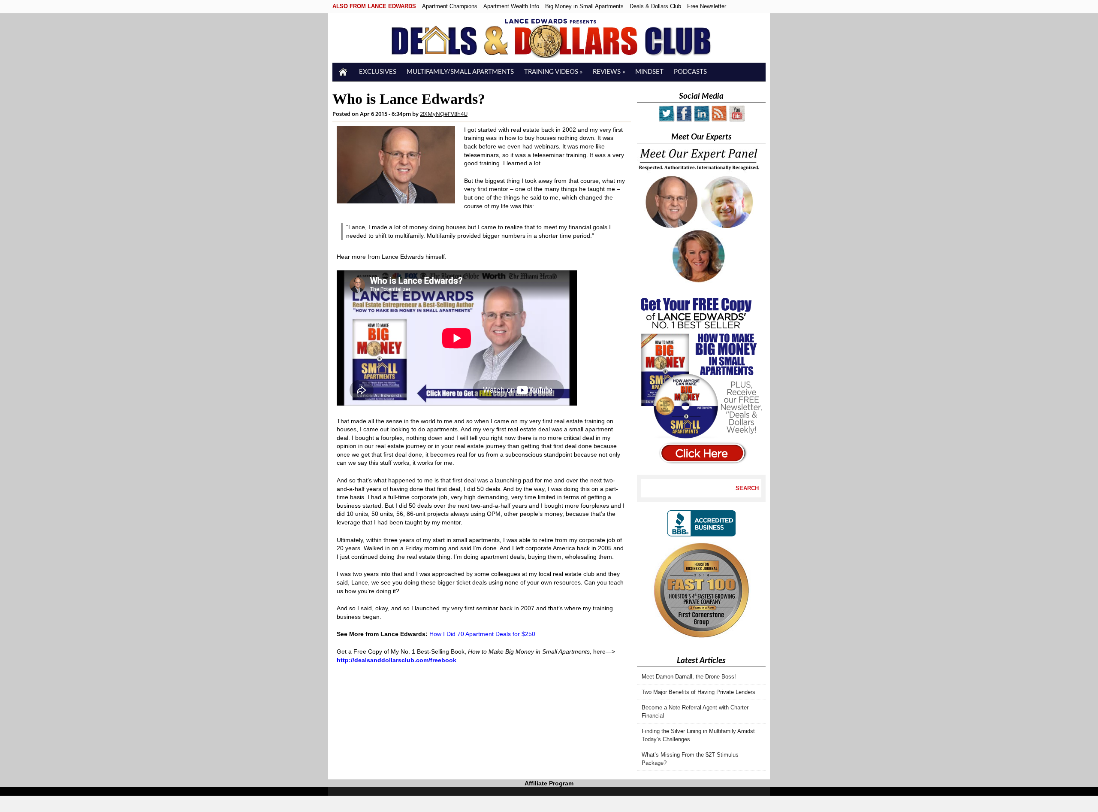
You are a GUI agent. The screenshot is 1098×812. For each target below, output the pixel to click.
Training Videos (553, 72)
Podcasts (690, 72)
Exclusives (377, 72)
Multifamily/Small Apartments (460, 72)
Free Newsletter (706, 6)
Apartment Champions (449, 6)
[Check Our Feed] (719, 119)
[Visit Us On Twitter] (666, 119)
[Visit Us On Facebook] (684, 119)
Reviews (609, 72)
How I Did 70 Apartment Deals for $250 (482, 633)
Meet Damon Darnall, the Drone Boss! (689, 676)
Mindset (649, 72)
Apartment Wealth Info (511, 6)
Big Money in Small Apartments (584, 6)
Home (343, 72)
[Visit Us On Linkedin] (701, 119)
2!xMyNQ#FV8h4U (444, 114)
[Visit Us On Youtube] (736, 119)
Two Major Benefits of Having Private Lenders (698, 692)
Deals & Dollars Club (655, 6)
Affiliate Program (549, 783)
